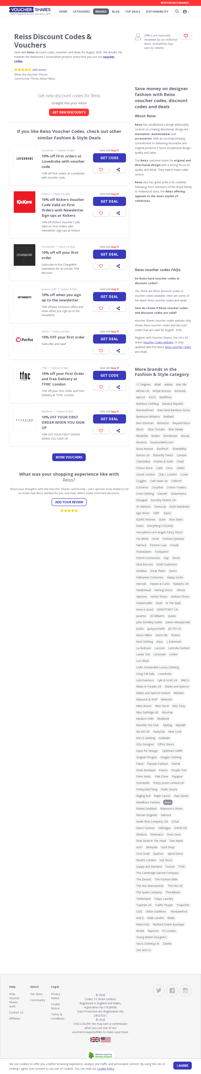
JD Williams (157, 616)
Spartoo (158, 853)
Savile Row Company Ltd (152, 821)
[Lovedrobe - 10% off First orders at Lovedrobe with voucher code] (24, 159)
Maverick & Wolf (146, 699)
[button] (185, 11)
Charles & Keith (163, 461)
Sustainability (157, 11)
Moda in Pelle (144, 718)
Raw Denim (181, 796)
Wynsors (153, 931)
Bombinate (170, 436)
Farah (155, 539)
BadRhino (47, 411)
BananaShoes (145, 410)
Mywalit (180, 725)
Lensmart (159, 654)
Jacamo (141, 616)
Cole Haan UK (159, 481)
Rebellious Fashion (148, 802)
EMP (156, 513)
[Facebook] (172, 990)
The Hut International (149, 886)
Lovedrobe (48, 150)
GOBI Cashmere (166, 564)
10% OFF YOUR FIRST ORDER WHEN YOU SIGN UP (63, 422)
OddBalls (164, 738)
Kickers (45, 194)
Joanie (172, 616)
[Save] (101, 169)
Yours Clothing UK (147, 943)
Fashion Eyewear (173, 539)
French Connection (148, 558)
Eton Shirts (176, 519)
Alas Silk (181, 384)
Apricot (140, 397)
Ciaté (159, 468)
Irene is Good (144, 609)
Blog (116, 11)
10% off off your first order (60, 255)
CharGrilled (48, 247)
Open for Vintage (147, 751)
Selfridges (164, 828)
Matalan (179, 693)
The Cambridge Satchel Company (157, 873)
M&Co (185, 680)
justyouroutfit (49, 289)
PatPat (45, 331)
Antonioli (180, 391)
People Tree (179, 770)
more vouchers (69, 457)
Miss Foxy (178, 706)
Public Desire (169, 789)
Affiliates (14, 1018)
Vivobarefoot (179, 911)
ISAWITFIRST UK (167, 609)
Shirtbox (141, 834)
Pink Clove (161, 776)
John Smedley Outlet (149, 622)
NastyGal (159, 731)
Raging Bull (143, 796)
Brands (101, 11)
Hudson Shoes (180, 596)
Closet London (145, 474)
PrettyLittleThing (146, 789)
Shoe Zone (174, 834)
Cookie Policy (105, 1068)
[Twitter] (159, 990)
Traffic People (164, 905)
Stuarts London (146, 860)
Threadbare (172, 892)
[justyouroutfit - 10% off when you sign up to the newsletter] (24, 297)
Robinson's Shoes (171, 808)
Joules (140, 628)
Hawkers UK (181, 584)
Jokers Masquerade (178, 622)
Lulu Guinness (145, 680)
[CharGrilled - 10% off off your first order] (24, 255)
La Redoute (143, 648)
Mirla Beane (144, 706)
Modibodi (163, 718)
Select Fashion (145, 828)
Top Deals (132, 11)
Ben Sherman (144, 423)
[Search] (177, 11)
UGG (139, 911)
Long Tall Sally (145, 674)
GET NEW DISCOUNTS (69, 112)
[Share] (118, 169)
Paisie (140, 764)
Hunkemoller (144, 603)
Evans (140, 526)
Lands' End (143, 654)
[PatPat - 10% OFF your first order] (24, 340)
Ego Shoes (143, 513)
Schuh (175, 821)
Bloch (139, 429)
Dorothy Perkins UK (163, 500)
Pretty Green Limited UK (168, 783)
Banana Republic (172, 403)
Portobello (143, 783)
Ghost (176, 558)
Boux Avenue (144, 449)
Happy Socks (175, 577)
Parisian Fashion (157, 764)
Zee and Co (143, 950)
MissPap (167, 712)
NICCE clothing (145, 738)
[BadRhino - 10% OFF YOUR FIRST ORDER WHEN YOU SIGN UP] (24, 420)
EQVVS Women (145, 519)
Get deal (109, 201)
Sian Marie (176, 841)
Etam (162, 519)
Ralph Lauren (162, 796)
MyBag (167, 725)
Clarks (181, 468)
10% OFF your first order (63, 337)
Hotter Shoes (159, 596)
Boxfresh (162, 449)
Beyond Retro (181, 423)
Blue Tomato (156, 429)
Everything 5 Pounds (160, 526)
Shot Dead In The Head (151, 841)
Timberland (143, 899)
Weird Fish (142, 924)
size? (139, 847)
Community (37, 1000)
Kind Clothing (144, 641)
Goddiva (141, 571)
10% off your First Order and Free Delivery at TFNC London (63, 378)
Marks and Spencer (177, 686)
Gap (166, 558)
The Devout (143, 879)
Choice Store (144, 468)
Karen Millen (144, 635)
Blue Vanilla (175, 429)
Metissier (166, 699)
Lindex (173, 654)
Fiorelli (174, 545)
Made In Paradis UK (148, 686)
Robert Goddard (146, 808)
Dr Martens (143, 506)
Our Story (36, 994)
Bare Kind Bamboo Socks (173, 410)
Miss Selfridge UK (147, 712)
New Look (174, 731)
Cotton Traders (176, 487)
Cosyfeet (157, 487)
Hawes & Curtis (160, 584)
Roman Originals (146, 815)
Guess (173, 571)
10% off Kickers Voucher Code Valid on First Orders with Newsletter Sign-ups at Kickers (63, 207)
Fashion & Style (66, 150)
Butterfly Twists (163, 455)
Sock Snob (143, 853)
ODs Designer (145, 744)
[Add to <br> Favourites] (186, 36)
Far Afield (142, 539)
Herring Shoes (163, 590)
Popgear (177, 776)
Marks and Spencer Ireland (153, 693)
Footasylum (143, 551)
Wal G (140, 918)
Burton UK (143, 455)
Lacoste (159, 648)
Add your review (69, 502)
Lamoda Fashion (179, 648)
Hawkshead (143, 590)
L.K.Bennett (174, 641)
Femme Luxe (158, 545)
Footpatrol (161, 551)
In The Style (173, 603)
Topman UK (144, 905)
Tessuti (170, 866)
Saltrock (166, 815)
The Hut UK (175, 886)
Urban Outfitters (156, 911)
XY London (169, 931)
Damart (162, 493)
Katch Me (161, 635)
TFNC (45, 368)
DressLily (160, 506)
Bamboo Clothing (147, 403)
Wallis (171, 918)
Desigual (141, 500)
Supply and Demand (149, 866)
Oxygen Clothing (170, 757)
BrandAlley (179, 449)
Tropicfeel (182, 905)
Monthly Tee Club (147, 725)
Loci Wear (142, 661)
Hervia (181, 590)
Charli (180, 461)
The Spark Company (149, 892)
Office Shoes (166, 744)
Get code (109, 157)
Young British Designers (151, 937)
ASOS (152, 397)
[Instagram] (185, 990)
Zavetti (167, 943)
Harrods (141, 584)
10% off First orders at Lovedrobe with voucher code (63, 161)
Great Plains (157, 571)
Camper (182, 455)
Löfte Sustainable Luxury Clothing (157, 667)
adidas (168, 384)
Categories (81, 11)
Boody (185, 436)
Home (63, 11)
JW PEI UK (174, 628)
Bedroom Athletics (148, 416)
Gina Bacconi (144, 564)
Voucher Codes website (158, 342)
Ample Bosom (162, 391)
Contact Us (16, 1012)
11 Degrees (143, 384)
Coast (184, 474)
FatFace (141, 545)
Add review (39, 70)
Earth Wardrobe (179, 506)
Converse (142, 487)
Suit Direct (166, 860)
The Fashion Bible (166, 879)
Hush (159, 603)
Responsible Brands (175, 3)
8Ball (157, 384)
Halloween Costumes (149, 577)
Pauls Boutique (145, 770)
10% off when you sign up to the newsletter (61, 297)
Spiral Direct (175, 853)
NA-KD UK (143, 731)
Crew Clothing (145, 493)
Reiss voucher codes (178, 347)
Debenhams (178, 493)
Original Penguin (146, 757)
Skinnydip (152, 847)
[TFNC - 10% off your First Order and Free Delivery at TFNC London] (24, 376)
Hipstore (141, 596)
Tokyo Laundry (163, 899)
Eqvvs (167, 513)
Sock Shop (168, 847)
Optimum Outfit (172, 751)
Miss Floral (162, 706)
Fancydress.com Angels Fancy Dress (159, 532)
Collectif (176, 481)
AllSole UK (142, 391)
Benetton (163, 423)
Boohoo (141, 442)
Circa (169, 468)
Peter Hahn (143, 776)
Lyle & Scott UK (167, 680)
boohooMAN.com (161, 442)
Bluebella (142, 436)
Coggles (141, 481)
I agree (182, 1065)
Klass (159, 641)
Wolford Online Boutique (168, 924)
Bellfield (169, 416)
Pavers (163, 770)
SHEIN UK (180, 828)
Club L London (167, 474)
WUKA (140, 931)
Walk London (155, 918)
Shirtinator (156, 834)
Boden (155, 436)
